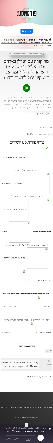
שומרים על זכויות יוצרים (8, 407)
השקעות (21, 40)
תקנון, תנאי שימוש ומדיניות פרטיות (41, 407)
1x (28, 439)
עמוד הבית (44, 40)
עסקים (32, 40)
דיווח (47, 351)
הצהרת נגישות (23, 407)
